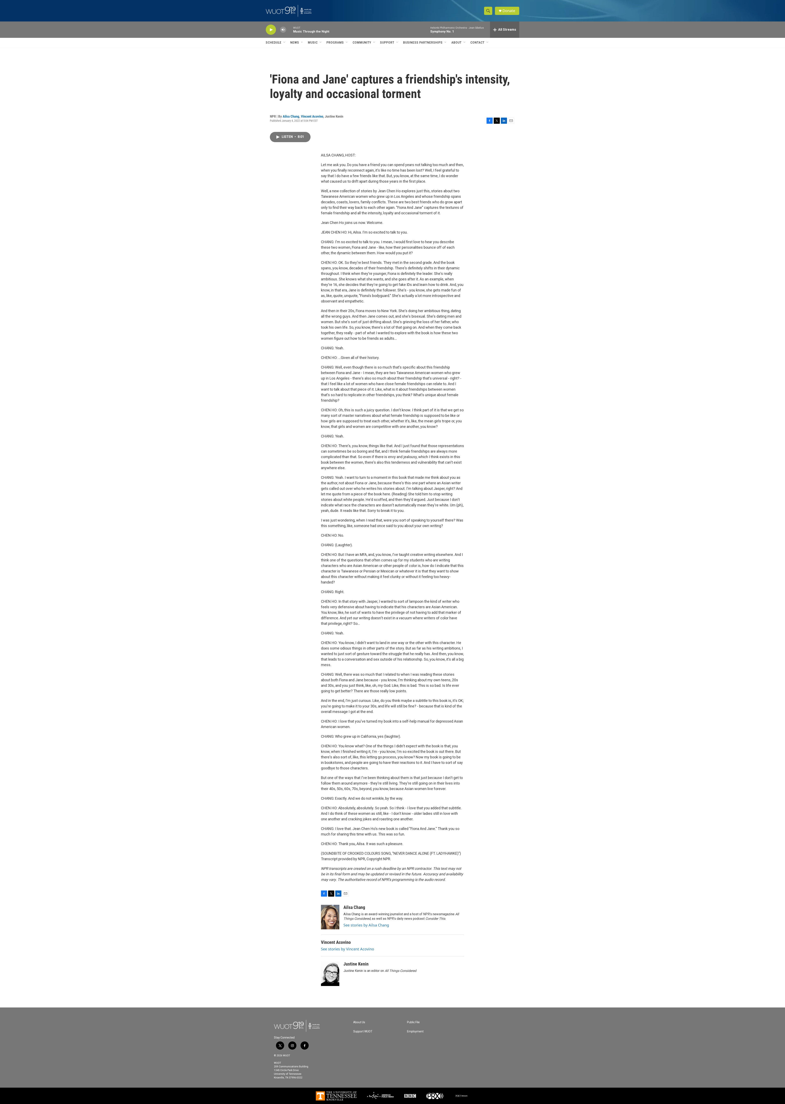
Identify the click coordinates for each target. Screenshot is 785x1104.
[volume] (283, 29)
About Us (359, 1022)
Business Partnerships (423, 42)
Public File (413, 1022)
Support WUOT (362, 1031)
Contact (477, 42)
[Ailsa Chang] (330, 917)
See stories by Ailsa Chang (366, 925)
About (456, 42)
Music (313, 42)
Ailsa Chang (291, 116)
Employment (415, 1031)
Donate (508, 11)
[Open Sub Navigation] (284, 42)
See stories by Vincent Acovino (347, 949)
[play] (271, 29)
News (294, 42)
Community (362, 42)
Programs (335, 42)
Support (387, 42)
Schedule (273, 42)
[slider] (289, 29)
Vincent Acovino (312, 116)
